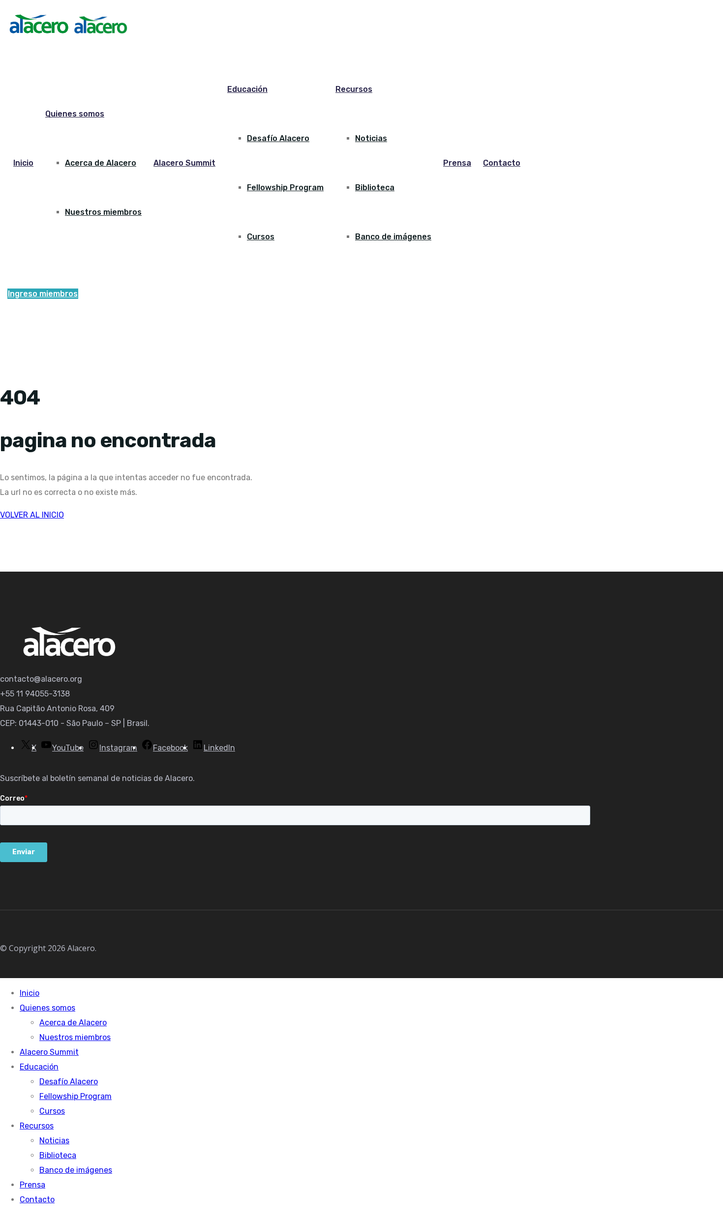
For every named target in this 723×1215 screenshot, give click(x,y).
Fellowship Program (285, 187)
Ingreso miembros (43, 293)
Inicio (23, 163)
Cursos (260, 236)
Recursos (353, 89)
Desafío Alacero (278, 138)
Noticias (371, 138)
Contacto (501, 163)
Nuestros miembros (103, 212)
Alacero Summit (184, 163)
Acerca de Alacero (100, 163)
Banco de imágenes (393, 236)
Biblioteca (374, 187)
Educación (247, 89)
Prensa (457, 163)
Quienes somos (74, 113)
